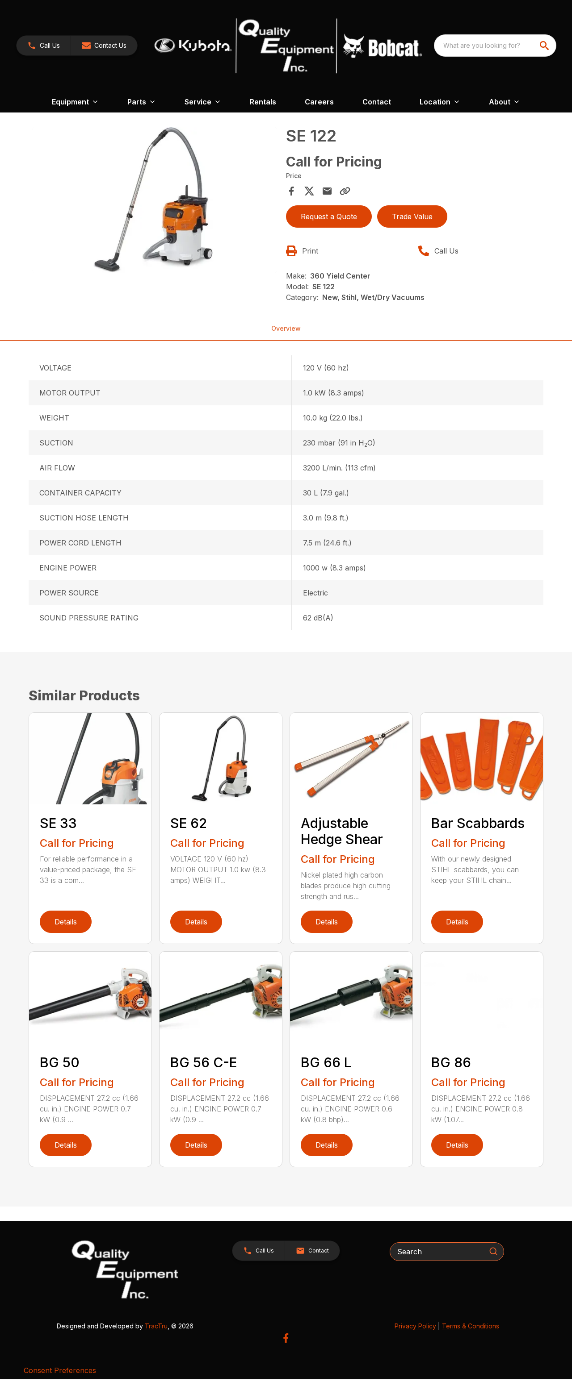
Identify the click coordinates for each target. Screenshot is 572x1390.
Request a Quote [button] (329, 216)
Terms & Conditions (470, 1326)
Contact (376, 101)
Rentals (263, 101)
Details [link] (66, 921)
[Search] (493, 1251)
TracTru (156, 1326)
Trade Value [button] (412, 216)
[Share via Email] (327, 191)
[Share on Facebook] (291, 191)
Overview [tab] (286, 328)
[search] (545, 45)
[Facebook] (285, 1338)
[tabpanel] (154, 201)
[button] (43, 45)
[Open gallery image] (154, 200)
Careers (319, 101)
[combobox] (495, 45)
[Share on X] (309, 191)
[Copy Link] (345, 191)
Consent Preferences (60, 1370)
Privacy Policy (415, 1326)
